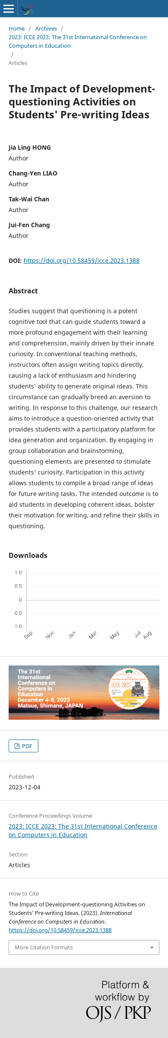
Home (17, 28)
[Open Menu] (8, 8)
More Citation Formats (44, 947)
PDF (26, 746)
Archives (46, 28)
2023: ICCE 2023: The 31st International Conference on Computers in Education (78, 41)
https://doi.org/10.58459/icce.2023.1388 (82, 260)
